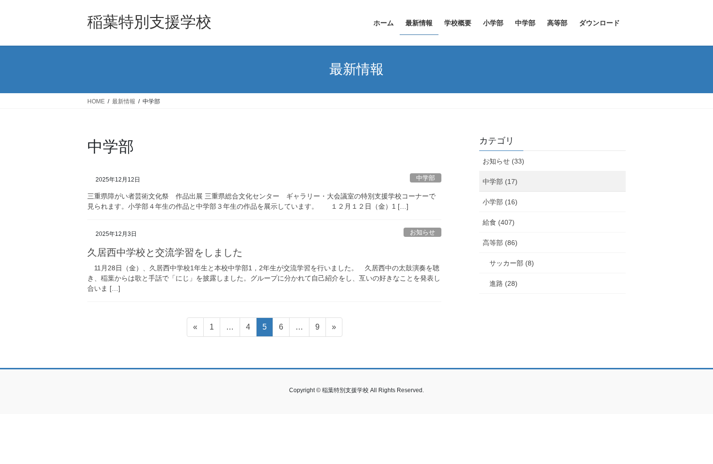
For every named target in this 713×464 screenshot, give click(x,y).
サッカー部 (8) (511, 263)
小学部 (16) (500, 202)
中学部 (425, 178)
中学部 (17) (500, 181)
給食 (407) (499, 222)
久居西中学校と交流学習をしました (165, 252)
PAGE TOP (688, 441)
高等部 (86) (500, 243)
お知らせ (422, 232)
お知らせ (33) (503, 161)
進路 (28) (503, 283)
